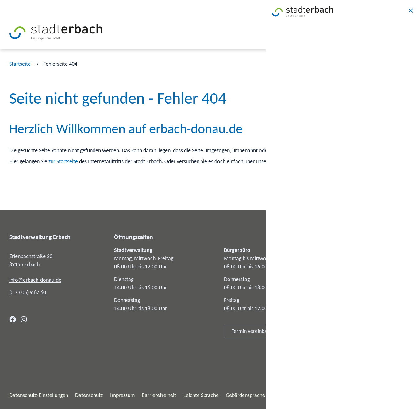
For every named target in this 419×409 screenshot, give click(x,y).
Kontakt (332, 250)
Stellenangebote (342, 308)
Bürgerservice (339, 265)
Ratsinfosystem (341, 294)
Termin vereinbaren (253, 331)
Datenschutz (89, 395)
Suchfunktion (286, 161)
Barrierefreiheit (159, 395)
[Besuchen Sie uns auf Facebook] (12, 319)
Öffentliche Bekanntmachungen (359, 279)
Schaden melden (342, 337)
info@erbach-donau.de (35, 280)
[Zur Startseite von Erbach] (55, 32)
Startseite (20, 64)
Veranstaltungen (342, 323)
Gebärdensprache (245, 395)
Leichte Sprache (201, 395)
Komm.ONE (397, 395)
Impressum (122, 395)
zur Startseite (63, 161)
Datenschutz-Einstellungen (38, 395)
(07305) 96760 (27, 292)
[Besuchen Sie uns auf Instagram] (24, 319)
